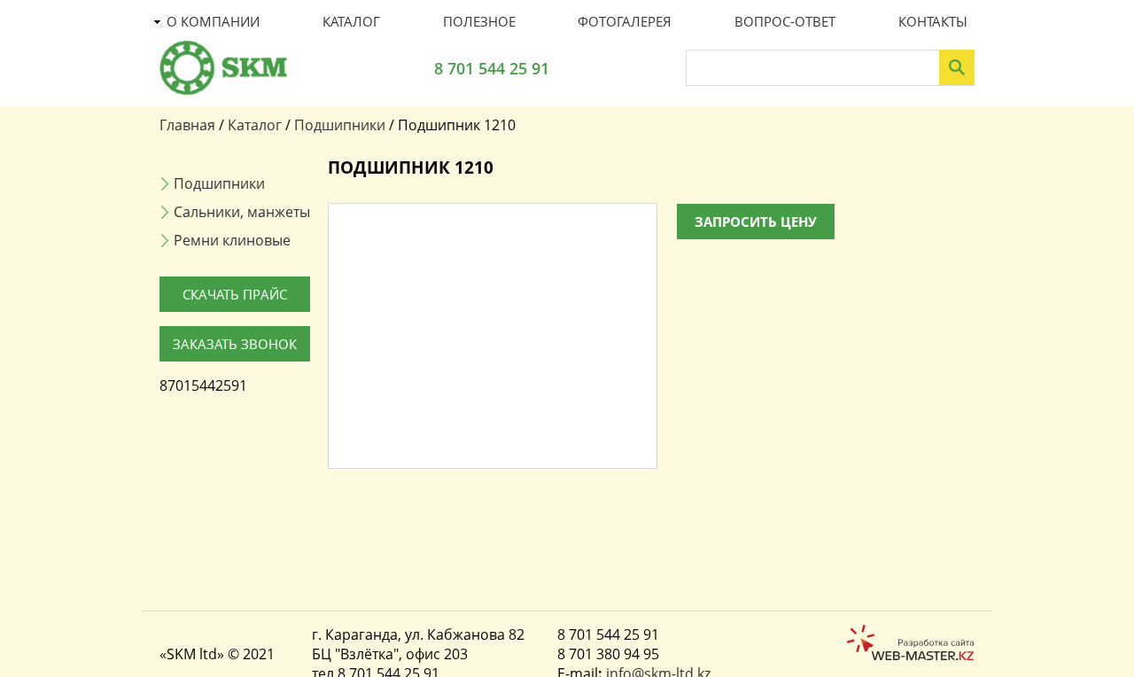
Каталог (351, 21)
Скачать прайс (235, 294)
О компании (213, 21)
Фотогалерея (625, 21)
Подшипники (339, 125)
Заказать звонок (235, 344)
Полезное (479, 21)
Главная (187, 125)
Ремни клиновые (232, 240)
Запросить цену (756, 221)
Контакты (932, 21)
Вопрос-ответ (784, 21)
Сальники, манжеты (242, 212)
